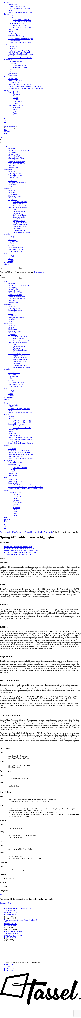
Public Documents (10, 968)
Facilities (16, 100)
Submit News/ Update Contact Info (20, 52)
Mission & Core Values (16, 158)
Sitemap (7, 966)
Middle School (13, 198)
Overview (11, 148)
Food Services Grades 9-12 (22, 22)
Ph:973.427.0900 (10, 937)
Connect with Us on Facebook (18, 50)
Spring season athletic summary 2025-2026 (18, 554)
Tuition (10, 179)
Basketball (16, 107)
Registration (17, 96)
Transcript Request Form (16, 56)
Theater (11, 261)
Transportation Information (17, 183)
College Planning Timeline (21, 232)
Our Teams (12, 240)
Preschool (11, 192)
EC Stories (12, 184)
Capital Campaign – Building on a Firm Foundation (25, 86)
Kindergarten (12, 194)
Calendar (7, 132)
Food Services (13, 18)
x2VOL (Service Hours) (16, 6)
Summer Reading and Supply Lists (20, 12)
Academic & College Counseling (19, 8)
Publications (12, 165)
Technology (17, 213)
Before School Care (19, 25)
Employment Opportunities (17, 164)
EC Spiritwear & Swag (16, 247)
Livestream (12, 243)
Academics (12, 71)
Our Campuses (13, 152)
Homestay (11, 69)
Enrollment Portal (14, 35)
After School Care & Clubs (22, 27)
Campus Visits (13, 177)
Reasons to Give (13, 82)
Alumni (6, 44)
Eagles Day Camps (14, 92)
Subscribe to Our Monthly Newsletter (20, 54)
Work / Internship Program (21, 205)
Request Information (15, 61)
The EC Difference (14, 173)
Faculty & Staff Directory (16, 162)
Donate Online (13, 79)
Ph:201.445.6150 (10, 914)
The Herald (12, 48)
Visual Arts (12, 257)
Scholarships (17, 228)
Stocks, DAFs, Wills (15, 81)
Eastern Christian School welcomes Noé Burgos (20, 552)
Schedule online (39, 272)
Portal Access (8, 970)
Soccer (15, 111)
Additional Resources (20, 224)
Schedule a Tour (5, 903)
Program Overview (19, 221)
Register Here (13, 242)
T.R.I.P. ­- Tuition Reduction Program (20, 39)
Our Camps (16, 94)
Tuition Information (19, 65)
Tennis (15, 113)
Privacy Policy (9, 964)
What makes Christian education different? (18, 547)
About (6, 146)
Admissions (12, 63)
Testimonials (12, 75)
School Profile (13, 154)
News (9, 895)
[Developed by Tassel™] (40, 1005)
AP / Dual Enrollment (20, 202)
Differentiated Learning (20, 215)
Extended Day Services (16, 23)
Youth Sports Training (15, 105)
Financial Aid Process (20, 230)
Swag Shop (12, 33)
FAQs (6, 134)
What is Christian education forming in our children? (21, 550)
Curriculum (12, 209)
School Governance (15, 160)
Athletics (7, 234)
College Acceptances (20, 223)
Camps (6, 90)
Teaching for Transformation (17, 207)
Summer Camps (13, 29)
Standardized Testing (20, 226)
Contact (15, 98)
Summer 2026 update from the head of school (19, 549)
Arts (5, 253)
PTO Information (14, 41)
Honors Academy (18, 204)
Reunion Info (12, 46)
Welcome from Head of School (18, 150)
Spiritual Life (8, 263)
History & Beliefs (14, 156)
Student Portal (13, 4)
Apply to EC (12, 181)
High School (12, 200)
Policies (15, 103)
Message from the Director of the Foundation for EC (25, 88)
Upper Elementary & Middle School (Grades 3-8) (20, 920)
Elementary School (14, 196)
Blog (5, 130)
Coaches (11, 245)
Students (7, 2)
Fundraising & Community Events (19, 84)
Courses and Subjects (20, 211)
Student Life (12, 73)
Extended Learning (19, 217)
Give (1, 137)
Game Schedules (14, 238)
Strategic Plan (13, 167)
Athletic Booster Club (15, 251)
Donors (6, 77)
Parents (6, 14)
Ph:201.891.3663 (10, 926)
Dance (15, 109)
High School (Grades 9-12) (13, 931)
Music (10, 259)
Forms (10, 31)
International (8, 60)
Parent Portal (12, 16)
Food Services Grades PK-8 (22, 20)
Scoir (10, 10)
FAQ (10, 186)
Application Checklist (20, 67)
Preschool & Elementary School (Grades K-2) (19, 908)
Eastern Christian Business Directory (20, 42)
